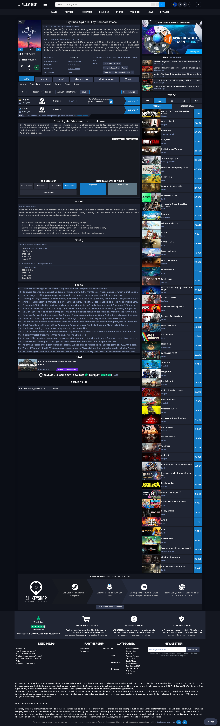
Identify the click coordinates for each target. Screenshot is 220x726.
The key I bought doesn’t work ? (29, 656)
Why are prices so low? (25, 653)
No (185, 722)
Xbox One (116, 57)
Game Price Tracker (131, 652)
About (48, 84)
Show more (175, 57)
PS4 (107, 57)
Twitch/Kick (84, 648)
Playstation (116, 662)
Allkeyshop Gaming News (67, 369)
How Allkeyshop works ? (26, 651)
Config (58, 84)
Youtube (105, 648)
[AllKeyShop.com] (27, 4)
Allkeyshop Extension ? (25, 663)
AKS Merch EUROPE (130, 672)
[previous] (20, 49)
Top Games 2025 (133, 666)
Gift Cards (130, 658)
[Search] (162, 4)
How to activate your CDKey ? (28, 658)
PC (112, 648)
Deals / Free (131, 661)
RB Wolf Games (74, 65)
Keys (84, 92)
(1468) (115, 375)
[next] (38, 49)
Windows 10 (30, 267)
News (76, 84)
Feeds (67, 84)
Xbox (113, 655)
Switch (134, 57)
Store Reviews (132, 663)
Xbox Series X (126, 57)
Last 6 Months (55, 186)
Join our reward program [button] (110, 607)
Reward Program (133, 656)
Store (24, 92)
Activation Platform (66, 92)
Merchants (83, 651)
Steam (70, 72)
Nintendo (115, 669)
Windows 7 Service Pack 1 (37, 248)
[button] (198, 4)
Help (211, 721)
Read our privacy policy (166, 722)
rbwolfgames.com (75, 61)
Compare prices (81, 116)
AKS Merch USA (132, 668)
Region (36, 92)
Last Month (69, 186)
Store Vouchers (132, 648)
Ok (179, 722)
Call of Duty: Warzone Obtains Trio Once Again (57, 362)
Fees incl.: (127, 92)
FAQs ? (19, 661)
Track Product (48, 192)
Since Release (26, 186)
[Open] (45, 4)
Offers (23, 84)
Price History (36, 84)
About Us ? (20, 648)
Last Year (40, 186)
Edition (48, 92)
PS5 (110, 57)
